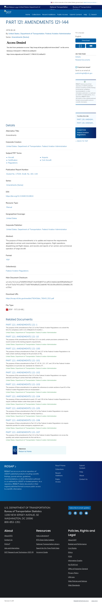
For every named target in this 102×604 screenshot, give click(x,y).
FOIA (70, 556)
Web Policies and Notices (77, 581)
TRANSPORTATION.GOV (81, 601)
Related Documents (82, 60)
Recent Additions (48, 14)
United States (11, 218)
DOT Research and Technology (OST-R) (19, 552)
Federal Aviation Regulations (17, 271)
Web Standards (74, 585)
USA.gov (71, 577)
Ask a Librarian (41, 536)
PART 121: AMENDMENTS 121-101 (23, 360)
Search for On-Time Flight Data (47, 548)
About (81, 475)
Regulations (13, 163)
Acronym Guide (42, 552)
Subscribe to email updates (79, 508)
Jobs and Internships (11, 548)
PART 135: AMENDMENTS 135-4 (86, 119)
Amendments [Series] (20, 37)
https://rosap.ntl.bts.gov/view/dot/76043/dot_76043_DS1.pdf (30, 298)
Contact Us (83, 479)
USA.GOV (94, 601)
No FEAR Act (73, 565)
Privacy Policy (73, 573)
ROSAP (9, 466)
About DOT (72, 540)
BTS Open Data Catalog (45, 540)
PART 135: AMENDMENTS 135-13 (86, 123)
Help (85, 14)
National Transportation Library (48, 544)
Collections (36, 14)
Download (86, 40)
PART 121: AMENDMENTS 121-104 (23, 396)
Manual (9, 207)
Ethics (70, 552)
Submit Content (76, 14)
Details (78, 57)
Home (28, 14)
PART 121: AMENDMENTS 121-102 (23, 372)
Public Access (62, 14)
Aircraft (11, 157)
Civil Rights (72, 548)
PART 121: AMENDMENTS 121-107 (23, 432)
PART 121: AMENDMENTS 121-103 (23, 384)
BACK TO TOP (82, 141)
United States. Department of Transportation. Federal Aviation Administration (39, 33)
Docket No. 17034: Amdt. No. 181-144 (22, 174)
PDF (8, 259)
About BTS (8, 536)
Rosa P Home (60, 465)
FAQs (6, 544)
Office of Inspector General (78, 569)
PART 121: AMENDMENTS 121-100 (23, 348)
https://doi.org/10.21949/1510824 (19, 196)
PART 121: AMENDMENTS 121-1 (21, 324)
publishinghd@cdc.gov (83, 73)
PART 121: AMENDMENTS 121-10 (22, 336)
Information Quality (75, 560)
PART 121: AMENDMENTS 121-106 (23, 420)
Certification (12, 160)
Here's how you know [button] (90, 2)
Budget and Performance (77, 544)
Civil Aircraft (46, 160)
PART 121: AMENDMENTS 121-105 (23, 408)
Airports (45, 157)
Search (94, 14)
